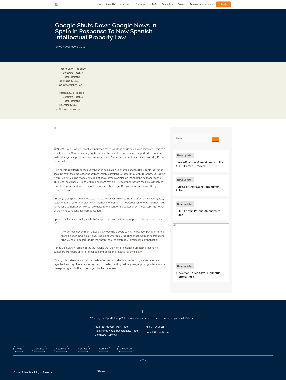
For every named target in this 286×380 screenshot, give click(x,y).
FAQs (154, 4)
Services (140, 4)
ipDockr (223, 4)
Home (98, 4)
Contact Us (167, 4)
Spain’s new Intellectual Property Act (90, 198)
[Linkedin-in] (143, 362)
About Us (110, 4)
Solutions (124, 4)
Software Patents (73, 72)
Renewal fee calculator (202, 4)
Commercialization (70, 84)
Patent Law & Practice (72, 68)
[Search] (215, 139)
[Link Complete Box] (201, 161)
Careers (181, 4)
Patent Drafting (71, 77)
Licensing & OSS (69, 80)
